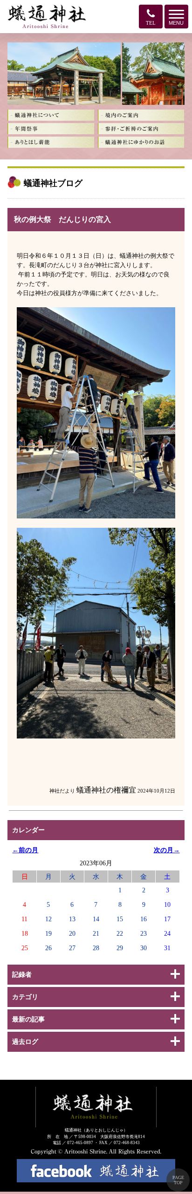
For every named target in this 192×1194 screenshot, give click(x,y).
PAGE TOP (178, 1180)
